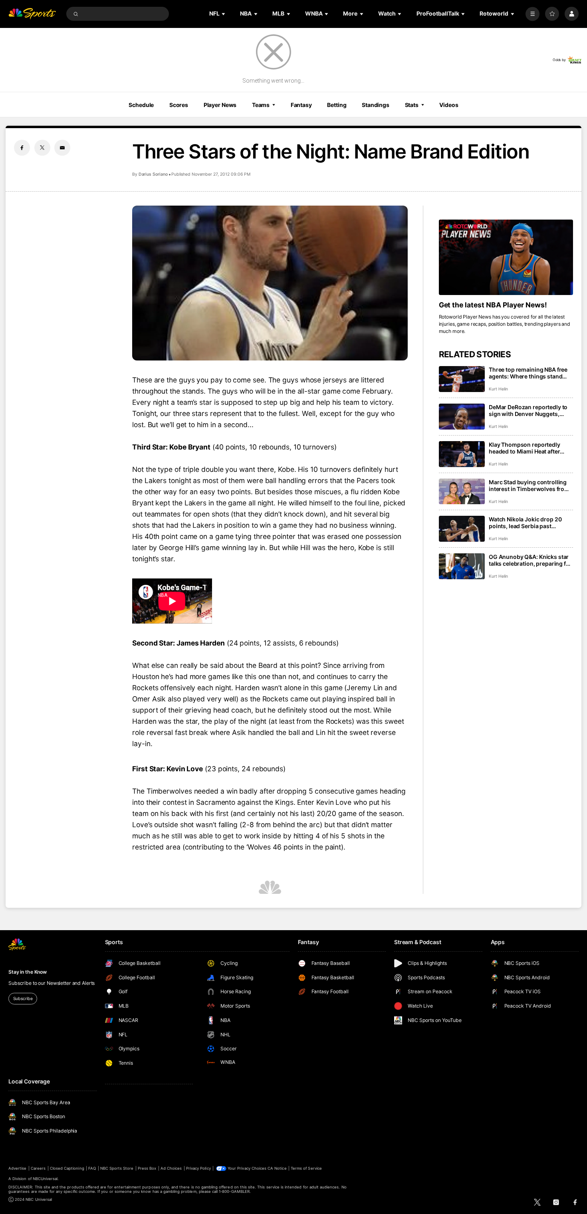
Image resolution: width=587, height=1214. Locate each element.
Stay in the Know (27, 972)
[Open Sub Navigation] (224, 14)
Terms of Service (306, 1168)
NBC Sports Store (117, 1168)
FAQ (92, 1168)
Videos (448, 104)
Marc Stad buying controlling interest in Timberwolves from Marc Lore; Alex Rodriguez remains (529, 485)
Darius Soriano (153, 174)
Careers (38, 1168)
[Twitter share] (42, 148)
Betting (336, 104)
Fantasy (301, 104)
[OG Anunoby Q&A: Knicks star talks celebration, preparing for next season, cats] (462, 566)
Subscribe (23, 998)
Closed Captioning (67, 1168)
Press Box (147, 1168)
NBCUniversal (45, 1178)
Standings (375, 104)
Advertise (17, 1168)
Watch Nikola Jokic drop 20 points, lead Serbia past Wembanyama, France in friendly (525, 522)
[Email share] (62, 148)
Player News (220, 104)
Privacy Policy (198, 1168)
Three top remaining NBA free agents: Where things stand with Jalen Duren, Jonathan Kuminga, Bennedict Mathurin (528, 373)
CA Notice (277, 1168)
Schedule (141, 104)
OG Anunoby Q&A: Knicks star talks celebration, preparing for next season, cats (530, 560)
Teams (261, 104)
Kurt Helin (498, 389)
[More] (532, 14)
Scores (178, 104)
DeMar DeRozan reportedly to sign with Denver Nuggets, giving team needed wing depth (531, 410)
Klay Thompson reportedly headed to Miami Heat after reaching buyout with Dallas (526, 448)
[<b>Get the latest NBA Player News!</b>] (506, 257)
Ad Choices (171, 1168)
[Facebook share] (22, 148)
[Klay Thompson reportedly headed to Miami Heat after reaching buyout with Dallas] (462, 454)
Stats (411, 104)
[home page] (32, 13)
